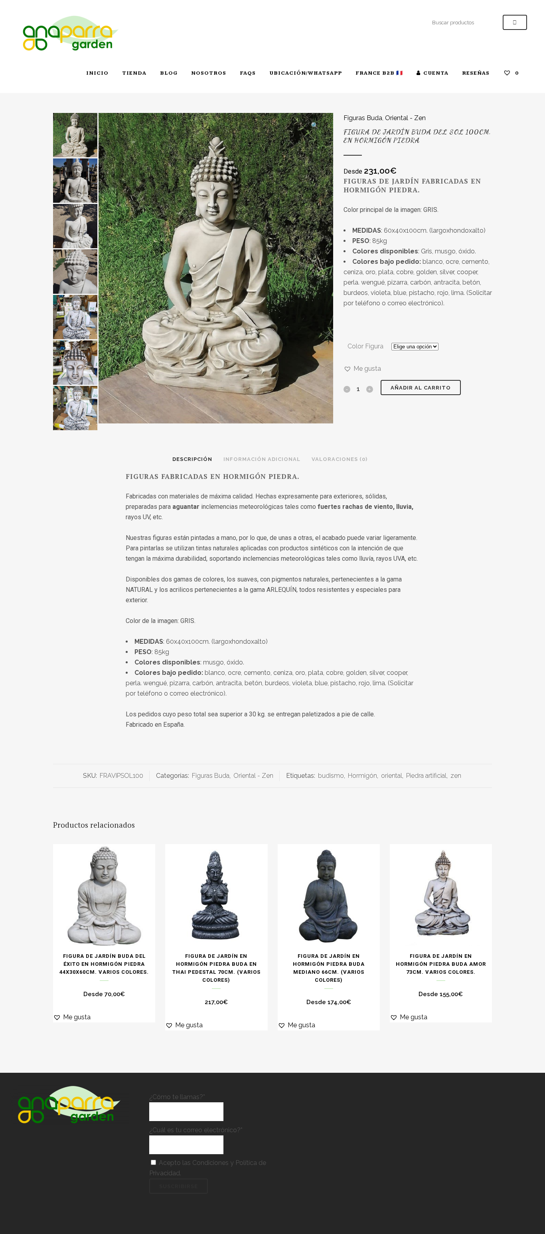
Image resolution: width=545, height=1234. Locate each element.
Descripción (192, 459)
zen (455, 775)
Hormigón (362, 775)
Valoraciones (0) (339, 459)
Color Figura (365, 346)
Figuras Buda (363, 118)
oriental (391, 775)
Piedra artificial (426, 775)
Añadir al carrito (421, 388)
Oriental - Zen (405, 118)
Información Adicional (261, 459)
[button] (318, 125)
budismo (331, 775)
